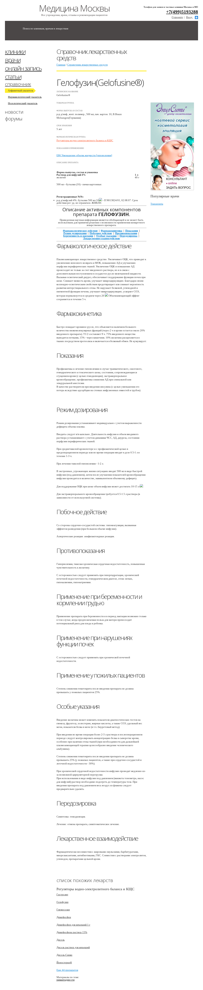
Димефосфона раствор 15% (71, 932)
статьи (13, 76)
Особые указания (106, 235)
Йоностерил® (64, 962)
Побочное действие (101, 233)
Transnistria (156, 203)
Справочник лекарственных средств (87, 64)
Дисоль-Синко (64, 954)
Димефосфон (63, 917)
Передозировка (128, 235)
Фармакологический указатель (25, 96)
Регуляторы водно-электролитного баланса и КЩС (84, 140)
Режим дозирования (75, 233)
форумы (13, 118)
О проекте (177, 17)
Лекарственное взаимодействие (101, 238)
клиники (15, 51)
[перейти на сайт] (174, 146)
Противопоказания (126, 233)
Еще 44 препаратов (67, 970)
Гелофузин (62, 902)
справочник (18, 84)
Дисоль (60, 939)
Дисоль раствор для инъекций (73, 947)
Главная (60, 64)
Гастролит (62, 894)
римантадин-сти (65, 979)
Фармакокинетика (111, 230)
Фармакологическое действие (80, 230)
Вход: (189, 17)
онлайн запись (23, 68)
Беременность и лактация (78, 235)
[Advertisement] (176, 73)
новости (14, 112)
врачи (12, 59)
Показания (131, 230)
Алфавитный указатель (20, 90)
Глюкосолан (63, 909)
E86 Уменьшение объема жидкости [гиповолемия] (84, 155)
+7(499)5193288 (182, 11)
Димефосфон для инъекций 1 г (73, 924)
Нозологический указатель (22, 103)
